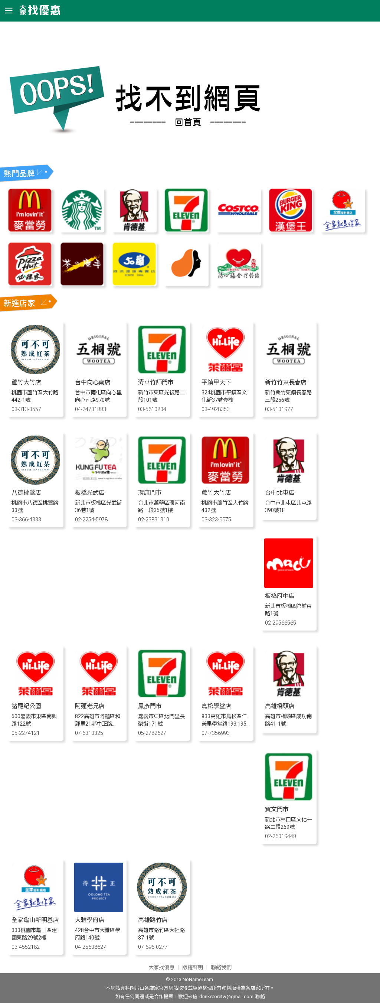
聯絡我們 (221, 967)
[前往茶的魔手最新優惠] (82, 284)
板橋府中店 (280, 595)
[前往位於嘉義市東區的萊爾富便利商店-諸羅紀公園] (35, 696)
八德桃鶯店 (26, 492)
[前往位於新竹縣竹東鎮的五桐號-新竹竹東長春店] (289, 372)
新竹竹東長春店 (286, 382)
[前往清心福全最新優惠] (238, 284)
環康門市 (150, 492)
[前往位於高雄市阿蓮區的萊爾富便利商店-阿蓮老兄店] (99, 696)
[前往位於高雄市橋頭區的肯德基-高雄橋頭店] (289, 696)
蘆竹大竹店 (26, 382)
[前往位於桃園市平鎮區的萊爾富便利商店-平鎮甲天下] (225, 372)
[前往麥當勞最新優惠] (29, 230)
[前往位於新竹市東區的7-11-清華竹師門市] (162, 372)
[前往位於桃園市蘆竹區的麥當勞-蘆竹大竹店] (225, 482)
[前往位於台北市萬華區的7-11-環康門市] (162, 482)
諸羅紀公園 (26, 706)
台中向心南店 (93, 382)
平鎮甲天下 (216, 382)
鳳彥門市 (150, 706)
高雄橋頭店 (280, 706)
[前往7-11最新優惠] (186, 230)
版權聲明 (192, 967)
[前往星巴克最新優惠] (82, 230)
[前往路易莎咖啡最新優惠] (186, 284)
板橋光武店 (90, 492)
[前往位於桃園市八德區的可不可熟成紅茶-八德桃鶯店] (35, 482)
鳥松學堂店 (216, 706)
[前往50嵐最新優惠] (134, 284)
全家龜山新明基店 (35, 920)
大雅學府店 (90, 920)
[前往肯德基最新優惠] (134, 230)
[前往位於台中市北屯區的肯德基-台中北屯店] (289, 482)
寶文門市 (277, 809)
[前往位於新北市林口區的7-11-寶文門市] (289, 799)
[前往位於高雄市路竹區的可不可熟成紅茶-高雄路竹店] (162, 910)
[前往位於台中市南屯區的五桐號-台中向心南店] (99, 372)
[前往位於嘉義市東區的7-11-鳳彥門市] (162, 696)
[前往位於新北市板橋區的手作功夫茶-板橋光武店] (99, 482)
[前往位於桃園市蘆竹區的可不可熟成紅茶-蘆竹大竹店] (35, 372)
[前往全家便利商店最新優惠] (342, 230)
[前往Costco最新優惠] (238, 230)
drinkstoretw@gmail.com (226, 996)
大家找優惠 (161, 967)
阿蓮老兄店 (90, 706)
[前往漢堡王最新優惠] (290, 230)
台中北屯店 (280, 492)
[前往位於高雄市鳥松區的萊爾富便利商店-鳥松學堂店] (225, 696)
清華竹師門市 (156, 382)
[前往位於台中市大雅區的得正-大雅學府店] (99, 910)
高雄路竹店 (153, 920)
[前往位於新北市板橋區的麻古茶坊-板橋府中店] (289, 585)
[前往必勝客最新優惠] (29, 284)
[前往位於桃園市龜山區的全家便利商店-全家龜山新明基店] (35, 910)
